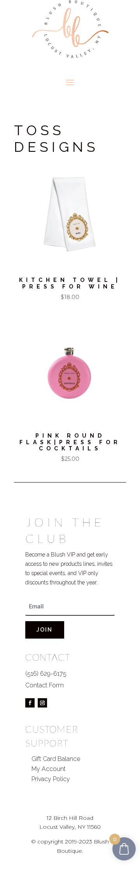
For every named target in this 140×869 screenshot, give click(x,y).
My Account (49, 769)
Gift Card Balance (56, 759)
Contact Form (44, 685)
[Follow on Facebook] (30, 703)
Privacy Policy (51, 779)
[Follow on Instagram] (42, 703)
